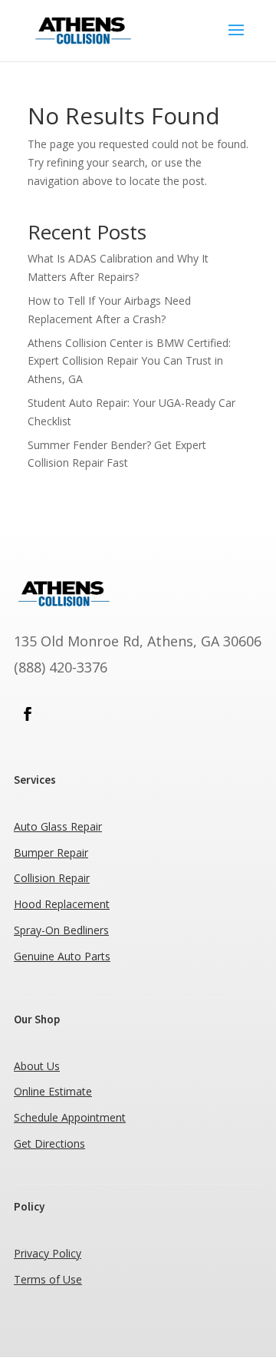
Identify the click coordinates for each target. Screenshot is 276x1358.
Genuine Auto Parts (62, 956)
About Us (37, 1066)
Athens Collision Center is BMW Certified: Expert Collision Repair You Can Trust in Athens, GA (129, 361)
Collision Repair (52, 878)
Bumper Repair (51, 852)
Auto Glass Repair (58, 826)
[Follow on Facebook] (27, 714)
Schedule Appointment (70, 1117)
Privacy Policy (47, 1253)
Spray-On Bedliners (61, 930)
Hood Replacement (62, 904)
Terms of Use (48, 1279)
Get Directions (49, 1143)
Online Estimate (53, 1091)
